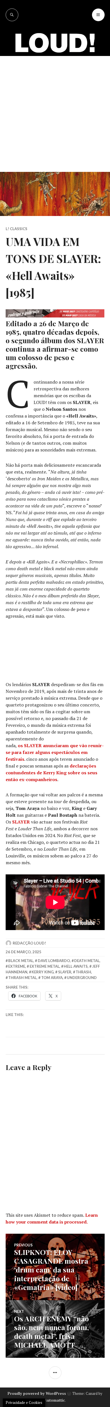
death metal (87, 960)
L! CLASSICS (16, 228)
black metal (20, 960)
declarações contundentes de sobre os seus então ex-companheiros (51, 773)
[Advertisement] (55, 114)
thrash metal (22, 977)
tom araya (52, 977)
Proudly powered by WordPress (37, 1393)
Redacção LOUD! (29, 943)
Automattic (55, 1400)
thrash (83, 972)
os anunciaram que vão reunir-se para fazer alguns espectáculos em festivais (55, 752)
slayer (64, 972)
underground (82, 977)
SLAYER (21, 822)
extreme (16, 966)
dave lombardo (54, 960)
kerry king (43, 972)
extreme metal (45, 966)
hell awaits (76, 966)
